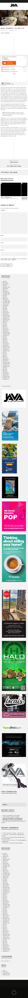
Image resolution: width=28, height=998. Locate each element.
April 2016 (5, 370)
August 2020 (5, 305)
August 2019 (5, 321)
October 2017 (6, 349)
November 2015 (6, 377)
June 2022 (5, 290)
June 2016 (5, 367)
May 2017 (5, 355)
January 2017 (5, 360)
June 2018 (5, 338)
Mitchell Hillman (4, 198)
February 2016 (6, 373)
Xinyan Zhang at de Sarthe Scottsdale (11, 817)
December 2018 (6, 332)
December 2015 (6, 376)
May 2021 (5, 297)
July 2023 (5, 285)
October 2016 (6, 365)
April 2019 (5, 326)
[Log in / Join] (27, 1)
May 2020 (5, 308)
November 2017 (6, 348)
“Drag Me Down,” (23, 127)
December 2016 (6, 362)
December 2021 (6, 292)
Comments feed (6, 973)
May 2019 (5, 325)
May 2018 (5, 339)
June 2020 (5, 307)
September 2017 (6, 350)
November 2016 (6, 363)
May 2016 (5, 369)
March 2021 (5, 298)
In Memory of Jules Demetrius (16, 843)
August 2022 (5, 288)
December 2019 (6, 315)
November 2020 (6, 302)
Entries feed (5, 972)
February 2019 (6, 329)
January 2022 (5, 291)
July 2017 (5, 352)
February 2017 (6, 359)
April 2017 (5, 356)
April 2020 (5, 309)
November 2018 (6, 333)
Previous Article (14, 160)
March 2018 (5, 342)
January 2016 (5, 375)
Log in (4, 970)
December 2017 (6, 346)
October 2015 (6, 379)
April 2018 (5, 341)
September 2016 (6, 366)
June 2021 (5, 295)
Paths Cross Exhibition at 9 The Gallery (11, 815)
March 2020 (5, 311)
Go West (14, 89)
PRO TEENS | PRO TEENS (14, 166)
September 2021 (6, 294)
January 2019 (5, 331)
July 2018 (5, 336)
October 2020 (6, 304)
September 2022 (6, 287)
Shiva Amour (14, 162)
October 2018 (6, 335)
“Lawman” (8, 118)
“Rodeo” (9, 107)
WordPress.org (6, 974)
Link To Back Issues (6, 386)
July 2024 (5, 281)
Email (2, 242)
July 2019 (5, 322)
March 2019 (5, 328)
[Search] (25, 1)
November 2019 (6, 316)
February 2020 (6, 312)
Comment (3, 210)
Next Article (14, 164)
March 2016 (5, 372)
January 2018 (5, 345)
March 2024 (5, 282)
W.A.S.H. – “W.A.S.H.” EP (18, 833)
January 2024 (5, 284)
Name (2, 235)
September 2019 (6, 319)
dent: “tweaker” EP (6, 197)
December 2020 (6, 301)
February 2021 (6, 299)
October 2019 (6, 318)
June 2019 (5, 324)
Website (3, 250)
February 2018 (6, 343)
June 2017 (5, 353)
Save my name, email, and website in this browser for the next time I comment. (14, 259)
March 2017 (5, 358)
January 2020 (5, 314)
